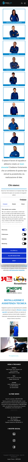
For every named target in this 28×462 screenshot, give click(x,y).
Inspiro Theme (10, 459)
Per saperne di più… (14, 356)
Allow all (14, 250)
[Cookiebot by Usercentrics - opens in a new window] (20, 200)
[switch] (24, 234)
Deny (14, 260)
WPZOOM (18, 459)
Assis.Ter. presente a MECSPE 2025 (14, 398)
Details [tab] (14, 204)
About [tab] (23, 204)
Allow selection (14, 255)
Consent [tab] (5, 204)
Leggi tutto (15, 410)
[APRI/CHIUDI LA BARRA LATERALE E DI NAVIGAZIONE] (25, 3)
